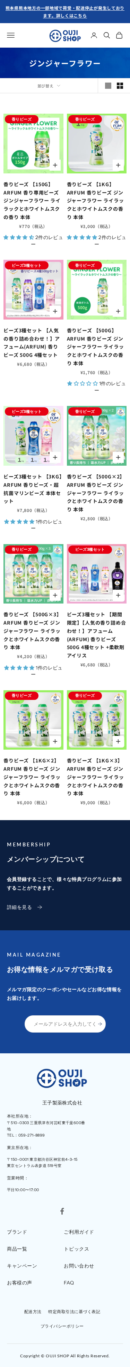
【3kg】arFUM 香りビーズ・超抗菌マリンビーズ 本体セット (32, 488)
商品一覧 (17, 1249)
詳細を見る (19, 907)
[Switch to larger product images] (108, 85)
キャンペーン (22, 1266)
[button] (19, 237)
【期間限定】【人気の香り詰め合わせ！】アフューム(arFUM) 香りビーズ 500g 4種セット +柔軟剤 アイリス (96, 635)
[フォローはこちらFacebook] (62, 1211)
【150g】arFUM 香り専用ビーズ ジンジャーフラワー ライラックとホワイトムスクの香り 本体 (32, 200)
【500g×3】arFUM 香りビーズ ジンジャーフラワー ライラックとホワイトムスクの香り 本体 (32, 631)
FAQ (69, 1283)
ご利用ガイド (79, 1232)
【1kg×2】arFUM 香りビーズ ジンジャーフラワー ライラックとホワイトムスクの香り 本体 (32, 777)
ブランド (17, 1232)
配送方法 (33, 1311)
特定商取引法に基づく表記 (74, 1311)
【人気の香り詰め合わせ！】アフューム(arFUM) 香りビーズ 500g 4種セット (31, 342)
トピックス (76, 1249)
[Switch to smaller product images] (120, 85)
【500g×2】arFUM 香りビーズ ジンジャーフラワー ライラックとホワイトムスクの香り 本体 (96, 493)
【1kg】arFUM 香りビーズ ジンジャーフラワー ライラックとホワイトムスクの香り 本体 (95, 200)
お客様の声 (19, 1283)
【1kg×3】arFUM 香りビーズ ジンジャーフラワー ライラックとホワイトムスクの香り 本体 (95, 777)
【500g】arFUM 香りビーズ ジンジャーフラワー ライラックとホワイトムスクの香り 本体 (95, 347)
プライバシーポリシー (62, 1326)
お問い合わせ (79, 1266)
